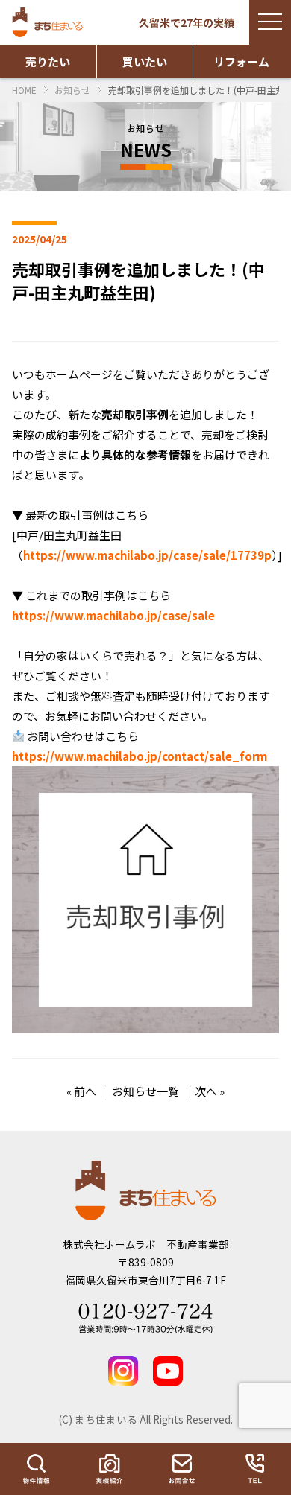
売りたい (47, 61)
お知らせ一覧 (145, 1091)
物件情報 (36, 1469)
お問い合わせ (182, 1469)
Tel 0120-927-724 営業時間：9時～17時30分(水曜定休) (145, 1318)
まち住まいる (49, 22)
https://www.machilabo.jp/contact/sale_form (139, 756)
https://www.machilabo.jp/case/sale (113, 615)
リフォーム (241, 61)
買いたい (144, 61)
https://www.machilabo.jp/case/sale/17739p (147, 555)
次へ (206, 1091)
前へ (85, 1091)
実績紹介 (109, 1469)
